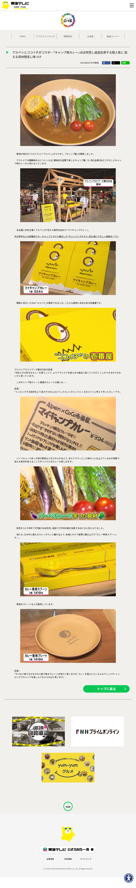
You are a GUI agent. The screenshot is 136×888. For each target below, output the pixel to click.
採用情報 (68, 859)
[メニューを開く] (132, 5)
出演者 (90, 36)
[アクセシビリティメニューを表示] (128, 878)
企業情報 (50, 859)
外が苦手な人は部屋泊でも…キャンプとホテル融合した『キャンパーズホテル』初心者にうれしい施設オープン (66, 236)
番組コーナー (113, 36)
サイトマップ (85, 859)
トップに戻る (106, 688)
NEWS (23, 36)
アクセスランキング (45, 36)
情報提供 (68, 36)
